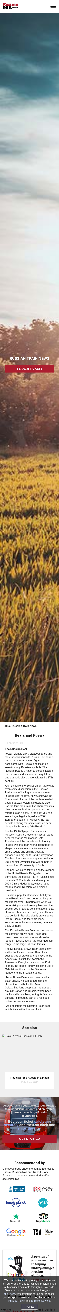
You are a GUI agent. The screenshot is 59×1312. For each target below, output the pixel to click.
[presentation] (7, 1064)
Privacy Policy (16, 1300)
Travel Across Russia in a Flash (29, 1077)
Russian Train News (24, 726)
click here (9, 1294)
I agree (29, 1306)
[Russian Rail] (10, 6)
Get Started (29, 1138)
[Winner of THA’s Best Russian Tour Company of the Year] (43, 1232)
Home (6, 726)
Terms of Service (40, 1300)
